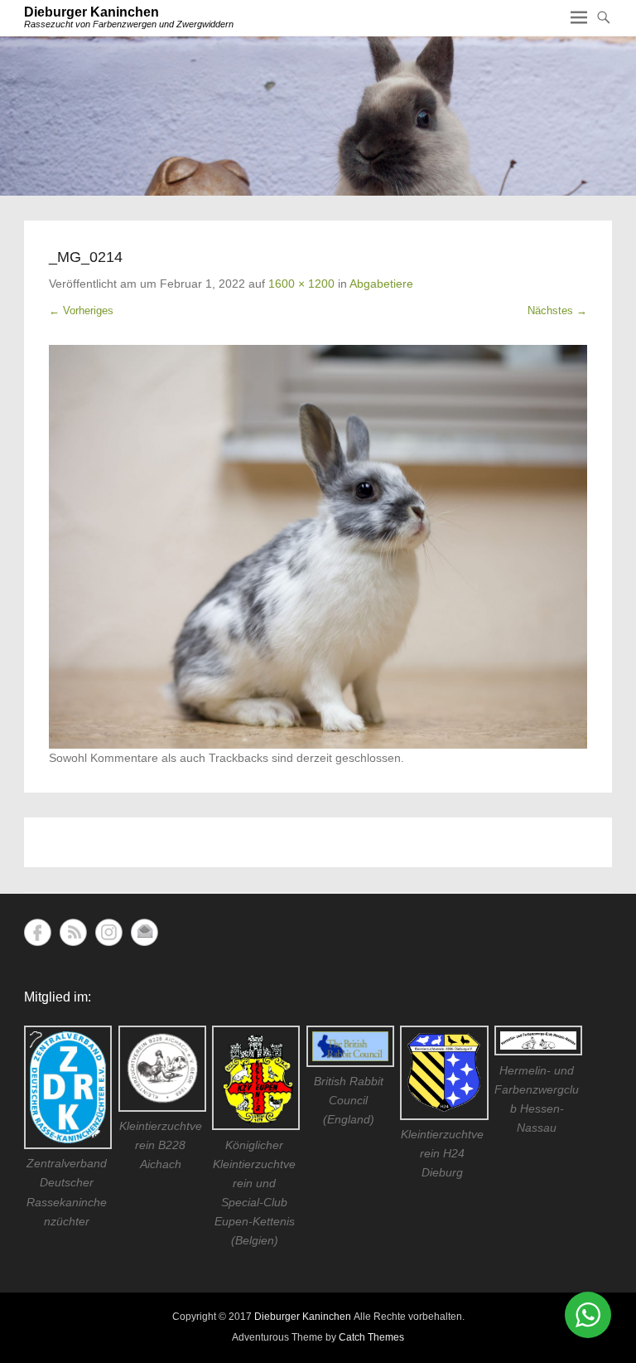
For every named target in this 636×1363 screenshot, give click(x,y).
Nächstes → (557, 310)
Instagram (109, 932)
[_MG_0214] (318, 547)
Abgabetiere (381, 283)
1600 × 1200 (301, 283)
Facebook (37, 932)
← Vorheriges (81, 310)
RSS (73, 932)
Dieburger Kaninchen (91, 12)
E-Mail (144, 932)
